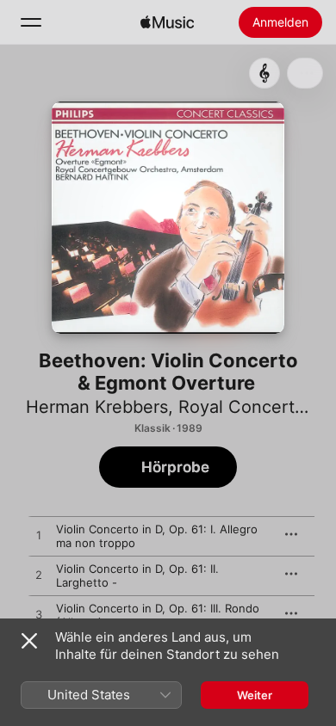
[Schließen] (29, 641)
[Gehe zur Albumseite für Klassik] (264, 73)
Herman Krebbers (97, 407)
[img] (167, 22)
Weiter (254, 695)
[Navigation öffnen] (31, 22)
